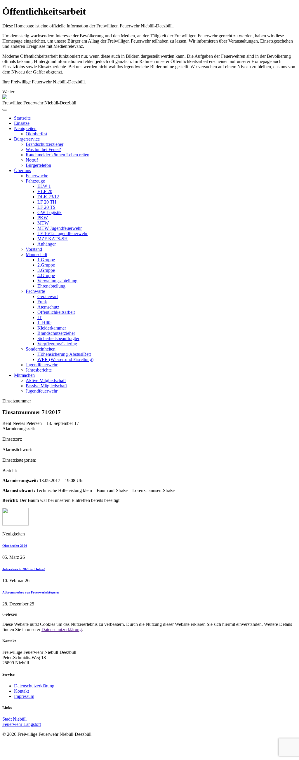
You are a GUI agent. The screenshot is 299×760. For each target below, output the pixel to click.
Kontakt (21, 691)
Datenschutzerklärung (61, 629)
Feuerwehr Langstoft (21, 724)
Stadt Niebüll (14, 719)
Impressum (24, 696)
